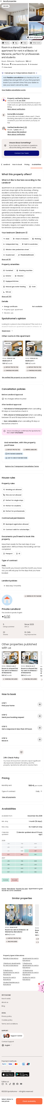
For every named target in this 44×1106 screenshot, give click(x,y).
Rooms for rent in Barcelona (9, 978)
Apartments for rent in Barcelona (31, 959)
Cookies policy (7, 1020)
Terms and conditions (10, 1024)
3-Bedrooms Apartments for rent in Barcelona (11, 972)
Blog (3, 1006)
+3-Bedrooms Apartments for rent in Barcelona (31, 972)
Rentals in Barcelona (10, 958)
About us (5, 1002)
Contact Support (8, 1042)
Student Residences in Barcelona (11, 983)
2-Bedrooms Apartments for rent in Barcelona (31, 965)
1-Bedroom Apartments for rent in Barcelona (11, 964)
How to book (17, 164)
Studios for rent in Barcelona (29, 978)
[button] (34, 37)
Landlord (6, 164)
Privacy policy (7, 1016)
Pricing (26, 164)
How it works (6, 999)
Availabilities (36, 164)
